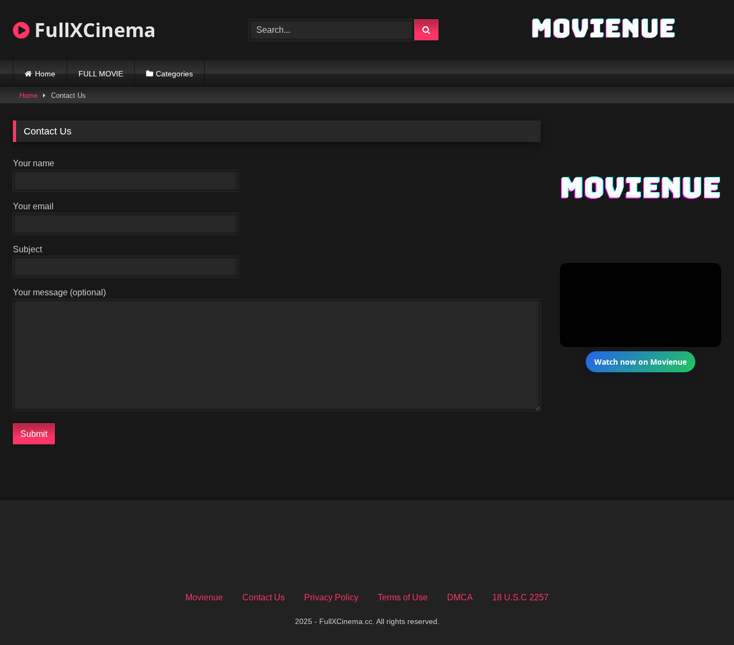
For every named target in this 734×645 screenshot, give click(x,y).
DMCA (460, 597)
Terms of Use (403, 597)
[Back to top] (701, 613)
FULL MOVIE (100, 73)
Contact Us (263, 597)
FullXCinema (93, 30)
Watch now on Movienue (640, 362)
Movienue (204, 597)
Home (45, 73)
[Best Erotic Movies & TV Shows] (603, 40)
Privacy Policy (331, 597)
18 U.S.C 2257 (520, 597)
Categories (174, 73)
